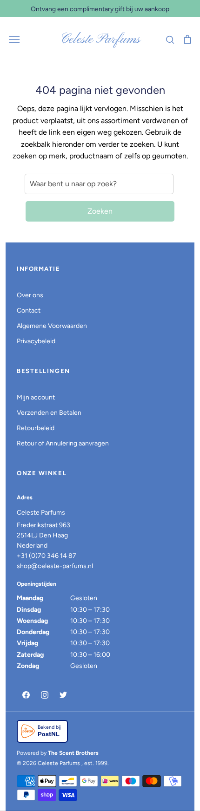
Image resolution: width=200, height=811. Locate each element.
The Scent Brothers (73, 753)
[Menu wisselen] (14, 39)
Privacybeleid (36, 341)
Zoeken (100, 211)
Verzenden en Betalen (49, 413)
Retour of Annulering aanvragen (63, 443)
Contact (28, 310)
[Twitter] (63, 695)
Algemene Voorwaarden (52, 326)
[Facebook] (26, 695)
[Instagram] (44, 695)
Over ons (30, 295)
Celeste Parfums (100, 39)
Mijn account (36, 397)
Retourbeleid (35, 428)
